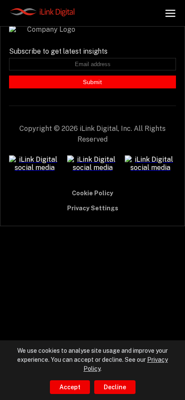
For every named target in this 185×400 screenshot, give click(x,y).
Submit (92, 82)
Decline (115, 387)
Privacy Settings (92, 208)
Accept (69, 387)
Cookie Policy (92, 193)
